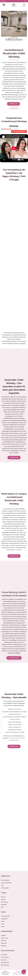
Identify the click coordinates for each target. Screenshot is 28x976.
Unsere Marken (6, 931)
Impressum (19, 971)
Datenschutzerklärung (19, 972)
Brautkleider (4, 918)
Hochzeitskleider (5, 916)
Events (2, 924)
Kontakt (3, 899)
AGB (2, 907)
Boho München (5, 962)
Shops (2, 926)
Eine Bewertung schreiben (19, 131)
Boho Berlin (4, 954)
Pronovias (3, 940)
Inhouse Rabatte (5, 880)
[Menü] (24, 5)
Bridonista (3, 945)
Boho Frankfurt (5, 957)
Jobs (2, 885)
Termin (3, 921)
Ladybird (3, 935)
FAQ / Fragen (4, 902)
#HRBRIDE (17, 653)
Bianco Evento (5, 938)
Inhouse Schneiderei (6, 882)
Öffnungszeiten (5, 888)
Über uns (3, 897)
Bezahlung (4, 904)
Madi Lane (4, 943)
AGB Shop (15, 974)
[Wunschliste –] (25, 2)
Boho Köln (3, 960)
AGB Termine (22, 974)
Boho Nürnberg (5, 965)
